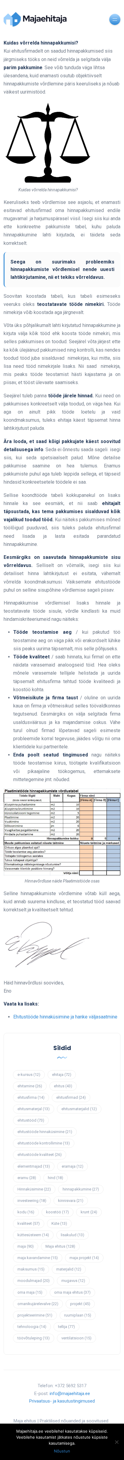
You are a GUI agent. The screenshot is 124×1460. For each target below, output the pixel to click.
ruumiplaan (77, 1315)
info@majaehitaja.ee (70, 1393)
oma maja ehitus (72, 1292)
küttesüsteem (33, 1235)
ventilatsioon (76, 1338)
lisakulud (72, 1235)
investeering (31, 1200)
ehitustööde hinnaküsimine (44, 1131)
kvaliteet (28, 1223)
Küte (59, 1223)
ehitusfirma (31, 1097)
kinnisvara (70, 1200)
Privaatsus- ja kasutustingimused (62, 1401)
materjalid (68, 1269)
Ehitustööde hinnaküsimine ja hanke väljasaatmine (65, 1017)
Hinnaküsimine (34, 1189)
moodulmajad (33, 1280)
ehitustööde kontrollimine (43, 1143)
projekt (80, 1303)
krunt (89, 1212)
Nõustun (62, 1451)
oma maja (29, 1292)
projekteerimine (34, 1315)
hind (55, 1177)
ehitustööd (30, 1120)
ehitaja (61, 1074)
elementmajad (33, 1166)
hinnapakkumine (81, 1189)
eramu (26, 1177)
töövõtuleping (33, 1338)
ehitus (63, 1086)
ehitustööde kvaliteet (39, 1154)
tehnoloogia (31, 1326)
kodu (25, 1212)
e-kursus (28, 1074)
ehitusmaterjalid (79, 1109)
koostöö (57, 1212)
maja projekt (84, 1257)
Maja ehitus (60, 1246)
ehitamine (29, 1086)
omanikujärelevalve (37, 1303)
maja (25, 1246)
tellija (66, 1326)
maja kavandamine (37, 1257)
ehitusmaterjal (33, 1109)
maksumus (31, 1269)
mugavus (73, 1280)
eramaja (72, 1166)
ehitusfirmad (71, 1097)
